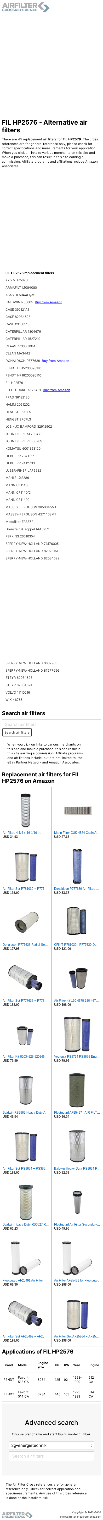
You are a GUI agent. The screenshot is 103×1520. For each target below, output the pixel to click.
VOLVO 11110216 (18, 692)
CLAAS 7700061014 (20, 346)
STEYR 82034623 (19, 678)
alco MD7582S (17, 280)
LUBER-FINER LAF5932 (23, 470)
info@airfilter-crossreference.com (80, 1516)
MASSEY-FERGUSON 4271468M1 (31, 514)
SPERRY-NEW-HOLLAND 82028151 (32, 551)
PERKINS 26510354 (20, 536)
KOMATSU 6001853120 (23, 448)
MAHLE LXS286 (17, 478)
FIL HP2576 (14, 383)
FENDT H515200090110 (23, 368)
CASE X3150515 (17, 324)
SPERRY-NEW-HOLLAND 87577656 (32, 670)
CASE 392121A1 (17, 309)
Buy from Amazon (48, 302)
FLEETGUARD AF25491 (24, 390)
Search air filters (17, 732)
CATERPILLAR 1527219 (23, 339)
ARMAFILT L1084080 (21, 287)
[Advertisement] (51, 65)
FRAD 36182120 (17, 397)
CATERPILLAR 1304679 (23, 331)
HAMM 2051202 (18, 404)
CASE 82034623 (18, 317)
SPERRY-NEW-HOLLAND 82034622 (32, 558)
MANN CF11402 (17, 500)
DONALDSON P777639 (23, 361)
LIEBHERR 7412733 (20, 463)
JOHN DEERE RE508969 (24, 441)
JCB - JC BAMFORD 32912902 (29, 426)
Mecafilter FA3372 (19, 522)
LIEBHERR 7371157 (20, 456)
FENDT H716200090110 (23, 375)
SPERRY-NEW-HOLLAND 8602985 (31, 663)
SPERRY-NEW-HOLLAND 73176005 (32, 544)
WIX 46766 (14, 700)
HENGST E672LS (18, 412)
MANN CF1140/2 (18, 492)
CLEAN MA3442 (18, 353)
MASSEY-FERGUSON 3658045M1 (31, 507)
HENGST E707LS (18, 419)
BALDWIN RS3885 (20, 302)
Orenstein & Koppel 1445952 (27, 529)
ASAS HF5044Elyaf (20, 295)
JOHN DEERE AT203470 (24, 434)
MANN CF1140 (17, 485)
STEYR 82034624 (19, 685)
